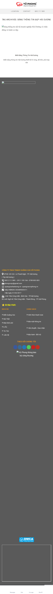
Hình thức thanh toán (35, 315)
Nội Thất (6, 319)
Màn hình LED (8, 323)
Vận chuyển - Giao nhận (36, 328)
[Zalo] (21, 588)
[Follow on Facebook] (15, 347)
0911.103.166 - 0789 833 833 (28, 280)
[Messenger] (12, 588)
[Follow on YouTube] (38, 347)
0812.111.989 (10, 280)
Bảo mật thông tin (34, 321)
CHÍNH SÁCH (31, 309)
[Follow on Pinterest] (33, 347)
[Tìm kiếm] (50, 4)
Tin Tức (6, 331)
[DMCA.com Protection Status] (26, 539)
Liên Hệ (5, 335)
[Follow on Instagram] (20, 347)
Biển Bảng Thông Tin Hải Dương (26, 55)
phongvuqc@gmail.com (13, 283)
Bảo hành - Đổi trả (34, 334)
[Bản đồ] (40, 588)
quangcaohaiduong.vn (13, 287)
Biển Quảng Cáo (9, 315)
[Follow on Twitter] (24, 347)
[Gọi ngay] (31, 588)
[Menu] (3, 4)
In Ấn (5, 327)
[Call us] (29, 347)
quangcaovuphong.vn (30, 287)
